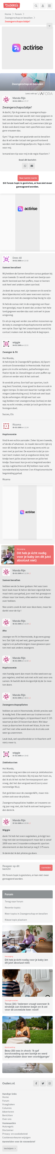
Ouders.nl (8, 1083)
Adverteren (8, 1111)
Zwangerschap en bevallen (19, 17)
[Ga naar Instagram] (50, 1083)
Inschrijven (8, 1148)
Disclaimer (7, 1130)
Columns (7, 1107)
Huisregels (7, 1126)
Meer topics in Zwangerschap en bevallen (26, 913)
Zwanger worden (11, 1000)
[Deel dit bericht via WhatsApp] (25, 166)
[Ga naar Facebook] (36, 1083)
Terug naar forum (14, 901)
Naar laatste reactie (28, 178)
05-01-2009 (17, 427)
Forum (18, 14)
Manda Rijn (19, 98)
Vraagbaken (8, 1104)
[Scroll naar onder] (49, 26)
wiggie (16, 342)
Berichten (7, 1115)
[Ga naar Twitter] (43, 1083)
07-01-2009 (17, 755)
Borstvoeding (10, 1047)
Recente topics (12, 907)
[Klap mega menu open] (49, 6)
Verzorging (21, 549)
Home (8, 14)
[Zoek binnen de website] (36, 6)
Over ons (6, 1118)
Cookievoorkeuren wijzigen (16, 1137)
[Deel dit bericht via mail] (32, 166)
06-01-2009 (17, 698)
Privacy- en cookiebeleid (15, 1133)
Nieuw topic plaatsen (16, 919)
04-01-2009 (17, 101)
